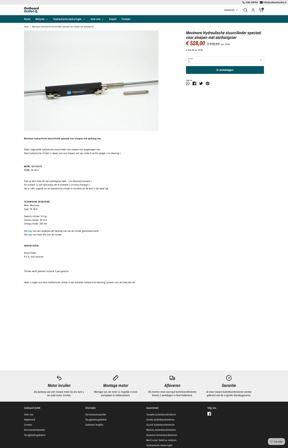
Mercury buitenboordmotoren (161, 430)
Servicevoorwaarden (34, 430)
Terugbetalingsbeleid (34, 435)
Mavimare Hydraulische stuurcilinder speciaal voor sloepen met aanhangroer (63, 26)
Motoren (40, 19)
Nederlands (229, 10)
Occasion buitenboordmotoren (161, 435)
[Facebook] (209, 414)
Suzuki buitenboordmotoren (160, 425)
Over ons (96, 19)
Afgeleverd (29, 419)
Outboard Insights (94, 425)
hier (30, 231)
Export (113, 19)
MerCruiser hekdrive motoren (161, 440)
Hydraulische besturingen (67, 19)
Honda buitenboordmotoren (160, 419)
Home (27, 19)
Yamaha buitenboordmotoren (161, 414)
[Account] (253, 10)
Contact (126, 19)
